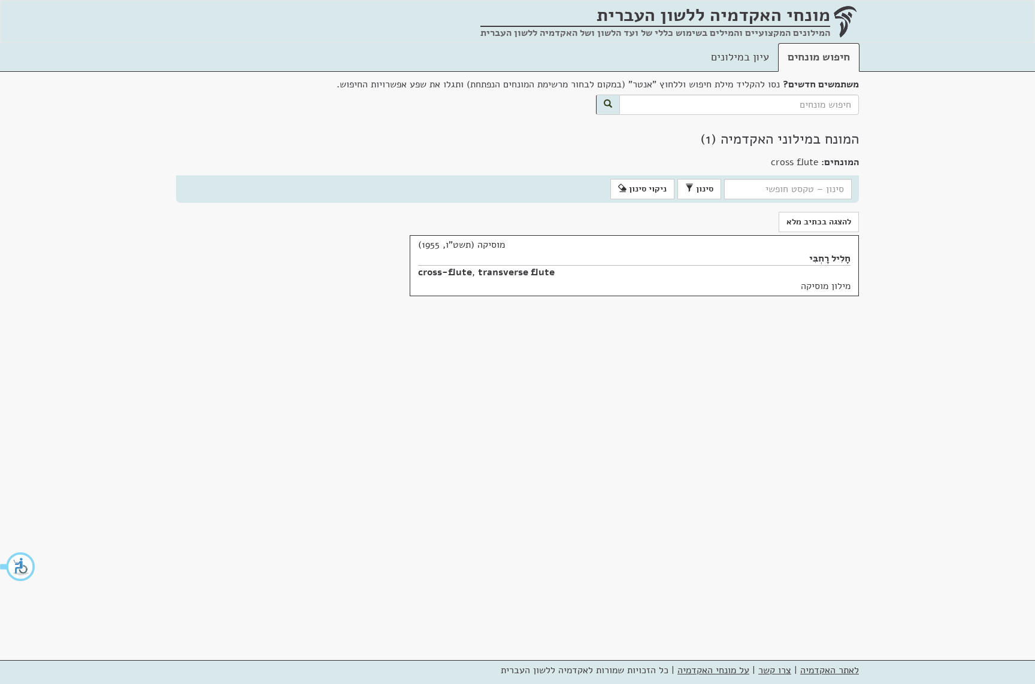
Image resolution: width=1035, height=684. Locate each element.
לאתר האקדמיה (829, 670)
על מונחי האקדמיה (713, 670)
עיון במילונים (740, 57)
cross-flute (445, 272)
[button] (18, 567)
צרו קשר (774, 670)
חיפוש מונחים (819, 57)
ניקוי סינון (647, 188)
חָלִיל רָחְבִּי (830, 258)
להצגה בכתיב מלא (818, 221)
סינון (703, 188)
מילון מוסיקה (826, 286)
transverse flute (516, 272)
